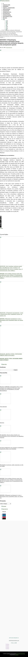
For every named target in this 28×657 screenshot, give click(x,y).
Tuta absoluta (3, 406)
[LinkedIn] (12, 222)
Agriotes (2, 422)
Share (1, 228)
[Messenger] (12, 224)
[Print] (12, 225)
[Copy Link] (12, 221)
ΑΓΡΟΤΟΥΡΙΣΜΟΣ (7, 15)
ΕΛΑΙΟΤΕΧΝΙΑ (6, 10)
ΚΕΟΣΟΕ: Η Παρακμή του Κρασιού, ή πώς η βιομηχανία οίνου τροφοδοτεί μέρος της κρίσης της (11, 314)
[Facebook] (12, 216)
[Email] (12, 219)
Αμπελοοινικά (9, 47)
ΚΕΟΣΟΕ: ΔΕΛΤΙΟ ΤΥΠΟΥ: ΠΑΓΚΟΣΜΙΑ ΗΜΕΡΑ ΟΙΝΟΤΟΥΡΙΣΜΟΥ (11, 354)
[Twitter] (12, 218)
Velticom (16, 654)
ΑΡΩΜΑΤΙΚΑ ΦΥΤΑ (7, 12)
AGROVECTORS (6, 4)
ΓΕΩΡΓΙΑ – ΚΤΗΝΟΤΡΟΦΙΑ (9, 7)
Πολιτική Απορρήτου (21, 653)
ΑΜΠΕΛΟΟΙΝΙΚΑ (6, 9)
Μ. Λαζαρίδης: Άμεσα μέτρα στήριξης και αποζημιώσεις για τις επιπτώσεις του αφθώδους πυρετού (12, 436)
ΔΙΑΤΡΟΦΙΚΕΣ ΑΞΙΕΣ (7, 16)
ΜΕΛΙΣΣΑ (5, 17)
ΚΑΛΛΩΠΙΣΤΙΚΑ (6, 13)
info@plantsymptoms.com (14, 640)
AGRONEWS (5, 6)
